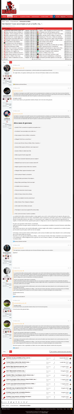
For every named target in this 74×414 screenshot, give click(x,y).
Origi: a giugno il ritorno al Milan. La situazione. (25, 135)
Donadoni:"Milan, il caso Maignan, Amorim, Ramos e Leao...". (20, 375)
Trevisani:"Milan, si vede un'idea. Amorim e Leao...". (18, 362)
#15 (70, 268)
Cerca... (11, 19)
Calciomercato (35, 16)
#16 (70, 300)
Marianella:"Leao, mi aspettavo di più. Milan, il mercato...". (20, 388)
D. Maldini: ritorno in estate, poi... (22, 186)
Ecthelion (67, 380)
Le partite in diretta (25, 16)
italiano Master (6, 409)
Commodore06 (7, 95)
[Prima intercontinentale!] (3, 76)
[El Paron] (4, 78)
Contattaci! (37, 409)
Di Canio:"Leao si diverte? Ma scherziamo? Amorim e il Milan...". (21, 383)
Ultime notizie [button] (6, 28)
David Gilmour (7, 252)
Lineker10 (7, 118)
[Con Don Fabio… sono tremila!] (9, 78)
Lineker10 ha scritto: (18, 270)
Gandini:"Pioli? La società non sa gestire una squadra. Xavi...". (28, 127)
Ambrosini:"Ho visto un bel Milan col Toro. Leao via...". (19, 358)
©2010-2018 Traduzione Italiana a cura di (37, 412)
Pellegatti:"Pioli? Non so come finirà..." (23, 139)
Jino (68, 389)
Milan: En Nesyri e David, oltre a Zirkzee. (23, 194)
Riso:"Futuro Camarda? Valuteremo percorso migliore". (27, 158)
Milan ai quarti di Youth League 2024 (23, 154)
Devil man (67, 385)
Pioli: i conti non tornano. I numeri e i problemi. (25, 213)
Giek (7, 275)
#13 (70, 111)
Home (4, 16)
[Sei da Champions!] (7, 78)
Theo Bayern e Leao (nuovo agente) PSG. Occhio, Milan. (27, 209)
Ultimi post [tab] (40, 28)
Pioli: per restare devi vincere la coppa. (23, 190)
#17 (70, 320)
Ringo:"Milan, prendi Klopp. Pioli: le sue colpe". (25, 182)
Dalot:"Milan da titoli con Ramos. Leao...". (16, 370)
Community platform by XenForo (37, 411)
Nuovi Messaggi (5, 19)
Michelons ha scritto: (18, 68)
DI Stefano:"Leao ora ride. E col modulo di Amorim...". (18, 392)
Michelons (7, 308)
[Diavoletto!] (8, 76)
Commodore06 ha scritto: (19, 303)
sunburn (7, 73)
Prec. (5, 62)
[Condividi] (68, 65)
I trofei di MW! (44, 16)
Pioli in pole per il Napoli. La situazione (23, 174)
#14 (70, 245)
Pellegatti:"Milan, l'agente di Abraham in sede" (25, 170)
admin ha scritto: (17, 91)
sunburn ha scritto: (18, 248)
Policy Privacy (60, 409)
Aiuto (65, 409)
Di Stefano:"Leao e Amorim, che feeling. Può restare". (19, 396)
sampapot (67, 359)
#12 (70, 88)
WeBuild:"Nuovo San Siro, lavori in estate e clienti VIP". (26, 162)
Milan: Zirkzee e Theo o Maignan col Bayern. (24, 202)
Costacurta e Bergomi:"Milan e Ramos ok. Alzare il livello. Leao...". (21, 379)
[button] (18, 16)
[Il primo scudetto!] (10, 76)
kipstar (67, 363)
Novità (15, 16)
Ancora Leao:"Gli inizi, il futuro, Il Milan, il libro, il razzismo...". (28, 143)
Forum (10, 16)
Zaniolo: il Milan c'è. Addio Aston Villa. (23, 151)
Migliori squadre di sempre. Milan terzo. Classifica (25, 166)
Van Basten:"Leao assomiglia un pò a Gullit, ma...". (25, 131)
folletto (67, 393)
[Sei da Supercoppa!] (6, 76)
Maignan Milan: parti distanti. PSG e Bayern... (24, 178)
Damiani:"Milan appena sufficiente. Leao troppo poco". (27, 147)
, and (20, 241)
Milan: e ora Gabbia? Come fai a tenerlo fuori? (25, 198)
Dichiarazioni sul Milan (21, 359)
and (21, 84)
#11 (70, 65)
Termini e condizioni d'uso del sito (48, 409)
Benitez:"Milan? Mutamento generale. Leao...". (17, 366)
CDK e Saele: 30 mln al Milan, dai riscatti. (23, 205)
